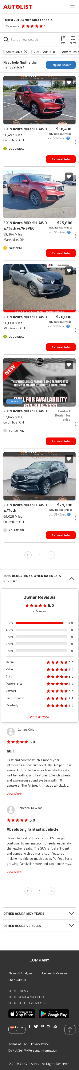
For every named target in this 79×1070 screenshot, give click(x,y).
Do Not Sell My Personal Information (32, 1050)
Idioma (19, 1027)
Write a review (39, 716)
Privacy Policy (39, 1044)
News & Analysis (20, 973)
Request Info (61, 159)
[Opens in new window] (21, 1013)
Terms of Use (17, 1044)
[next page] (51, 555)
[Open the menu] (72, 7)
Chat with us (17, 979)
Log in (70, 1029)
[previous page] (28, 555)
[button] (63, 39)
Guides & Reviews (55, 973)
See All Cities (18, 991)
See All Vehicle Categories (27, 1003)
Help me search (61, 65)
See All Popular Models (26, 997)
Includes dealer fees (59, 133)
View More (14, 793)
